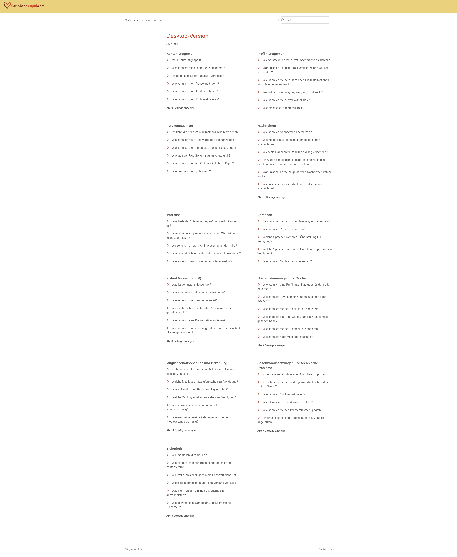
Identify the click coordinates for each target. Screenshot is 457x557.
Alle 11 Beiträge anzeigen (181, 430)
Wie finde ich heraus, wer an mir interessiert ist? (202, 261)
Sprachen (264, 215)
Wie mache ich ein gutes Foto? (191, 171)
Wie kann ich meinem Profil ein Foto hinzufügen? (203, 163)
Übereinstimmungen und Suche (281, 278)
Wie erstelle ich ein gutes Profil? (283, 107)
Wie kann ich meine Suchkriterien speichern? (291, 308)
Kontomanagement (180, 54)
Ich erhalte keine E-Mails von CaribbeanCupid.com (295, 374)
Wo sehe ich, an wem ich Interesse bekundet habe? (204, 245)
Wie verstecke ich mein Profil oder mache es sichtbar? (297, 60)
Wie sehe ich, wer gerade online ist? (195, 300)
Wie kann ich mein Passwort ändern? (195, 83)
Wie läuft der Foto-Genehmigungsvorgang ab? (201, 155)
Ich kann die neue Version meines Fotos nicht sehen (205, 132)
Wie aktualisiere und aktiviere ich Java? (288, 402)
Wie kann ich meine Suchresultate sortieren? (291, 328)
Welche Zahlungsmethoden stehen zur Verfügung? (204, 397)
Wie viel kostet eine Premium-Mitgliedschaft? (200, 389)
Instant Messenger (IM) (183, 278)
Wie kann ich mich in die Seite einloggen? (198, 67)
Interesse (173, 215)
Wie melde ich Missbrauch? (189, 454)
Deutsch (323, 549)
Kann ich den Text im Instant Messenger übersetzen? (296, 221)
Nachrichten (266, 125)
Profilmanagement (271, 54)
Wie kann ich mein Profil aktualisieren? (287, 100)
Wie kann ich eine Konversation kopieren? (198, 320)
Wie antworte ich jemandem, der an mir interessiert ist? (206, 253)
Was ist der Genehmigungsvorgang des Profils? (293, 92)
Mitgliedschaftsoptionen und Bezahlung (196, 363)
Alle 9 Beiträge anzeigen (180, 107)
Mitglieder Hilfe (132, 20)
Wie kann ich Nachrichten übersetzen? (287, 132)
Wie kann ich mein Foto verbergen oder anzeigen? (204, 139)
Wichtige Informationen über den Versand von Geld (204, 482)
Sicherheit (174, 448)
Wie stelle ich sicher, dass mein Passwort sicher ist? (204, 474)
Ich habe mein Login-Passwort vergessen (198, 75)
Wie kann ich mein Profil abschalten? (195, 91)
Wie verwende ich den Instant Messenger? (198, 292)
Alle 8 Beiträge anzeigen (180, 341)
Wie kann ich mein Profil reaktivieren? (196, 99)
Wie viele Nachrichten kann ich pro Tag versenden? (295, 152)
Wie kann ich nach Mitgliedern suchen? (288, 336)
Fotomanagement (179, 125)
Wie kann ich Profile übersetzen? (284, 229)
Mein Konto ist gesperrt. (187, 60)
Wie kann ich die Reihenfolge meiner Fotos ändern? (205, 147)
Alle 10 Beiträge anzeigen (272, 197)
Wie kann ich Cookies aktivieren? (284, 394)
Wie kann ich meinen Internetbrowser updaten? (292, 410)
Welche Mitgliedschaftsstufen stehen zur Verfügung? (205, 381)
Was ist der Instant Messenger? (191, 284)
